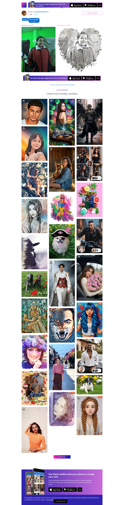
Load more (62, 457)
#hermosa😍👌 (34, 20)
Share (92, 13)
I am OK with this (60, 501)
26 (36, 14)
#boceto (25, 19)
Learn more (49, 500)
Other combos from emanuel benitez (63, 85)
